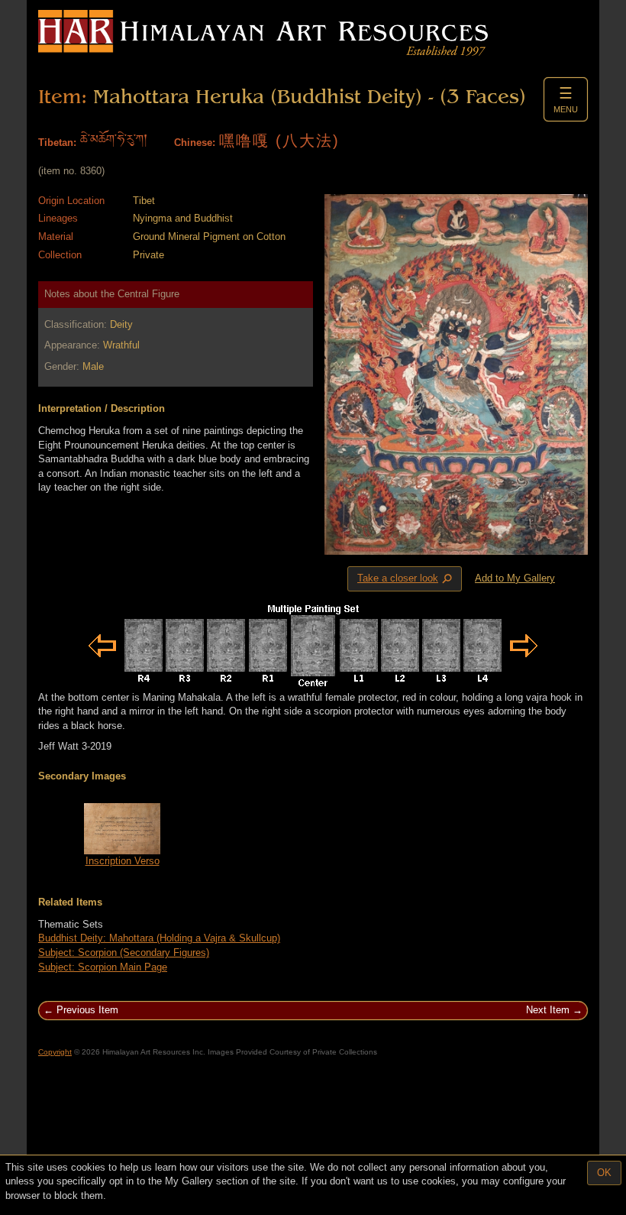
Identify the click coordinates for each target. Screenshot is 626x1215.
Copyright (55, 1052)
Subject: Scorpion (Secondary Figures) (123, 952)
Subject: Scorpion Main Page (102, 967)
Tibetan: (57, 142)
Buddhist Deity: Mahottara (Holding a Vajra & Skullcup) (159, 938)
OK (604, 1172)
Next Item (548, 1010)
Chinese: (194, 142)
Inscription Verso (123, 861)
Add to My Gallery (515, 578)
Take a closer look (406, 579)
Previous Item (87, 1010)
